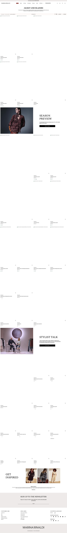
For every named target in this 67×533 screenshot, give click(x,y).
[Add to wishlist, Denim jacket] (65, 100)
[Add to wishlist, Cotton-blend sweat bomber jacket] (32, 293)
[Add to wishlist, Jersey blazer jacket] (65, 403)
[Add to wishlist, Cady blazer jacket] (15, 100)
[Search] (57, 3)
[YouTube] (55, 516)
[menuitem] (17, 3)
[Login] (59, 3)
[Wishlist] (62, 3)
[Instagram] (53, 516)
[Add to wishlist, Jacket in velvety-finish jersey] (65, 458)
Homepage (2, 14)
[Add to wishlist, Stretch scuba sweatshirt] (65, 320)
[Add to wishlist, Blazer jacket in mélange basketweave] (32, 265)
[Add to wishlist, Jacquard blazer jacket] (65, 219)
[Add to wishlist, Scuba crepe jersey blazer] (15, 320)
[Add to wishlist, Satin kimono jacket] (15, 54)
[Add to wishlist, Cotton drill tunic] (48, 219)
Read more (33, 489)
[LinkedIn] (60, 516)
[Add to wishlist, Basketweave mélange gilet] (32, 458)
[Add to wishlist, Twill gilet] (15, 458)
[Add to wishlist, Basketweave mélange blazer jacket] (65, 265)
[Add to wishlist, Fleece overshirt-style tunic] (48, 375)
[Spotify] (62, 516)
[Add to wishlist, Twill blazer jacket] (65, 173)
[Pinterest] (58, 516)
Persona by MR (7, 14)
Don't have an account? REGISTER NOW (33, 0)
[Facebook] (51, 516)
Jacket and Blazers (12, 14)
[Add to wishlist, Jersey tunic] (32, 320)
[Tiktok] (65, 516)
